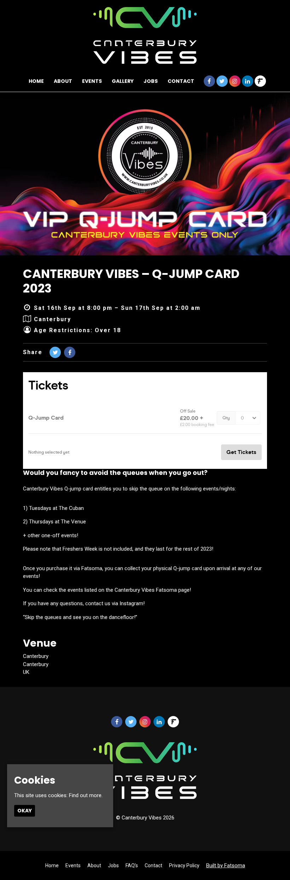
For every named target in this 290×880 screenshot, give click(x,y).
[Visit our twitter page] (222, 81)
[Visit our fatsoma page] (260, 81)
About (63, 81)
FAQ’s (132, 865)
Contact (181, 81)
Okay (24, 810)
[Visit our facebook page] (209, 81)
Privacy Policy (184, 865)
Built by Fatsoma (225, 865)
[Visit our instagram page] (234, 81)
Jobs (151, 81)
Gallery (123, 81)
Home (36, 81)
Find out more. (86, 795)
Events (92, 81)
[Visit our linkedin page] (247, 81)
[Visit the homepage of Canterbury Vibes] (145, 35)
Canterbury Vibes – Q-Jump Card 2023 (131, 281)
